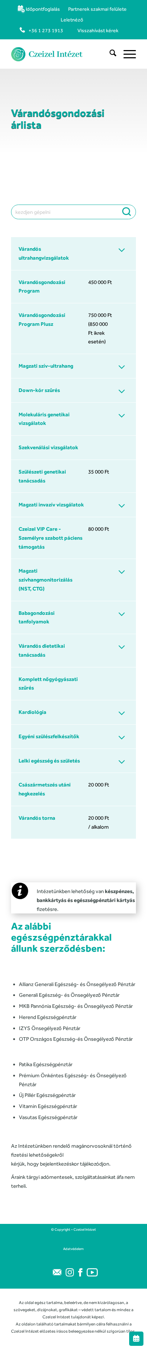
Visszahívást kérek (97, 30)
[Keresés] (109, 54)
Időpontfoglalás (43, 9)
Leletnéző (72, 20)
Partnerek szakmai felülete (97, 9)
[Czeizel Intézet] (61, 54)
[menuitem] (38, 9)
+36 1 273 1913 (46, 30)
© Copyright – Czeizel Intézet (73, 1229)
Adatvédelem (73, 1249)
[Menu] (126, 54)
